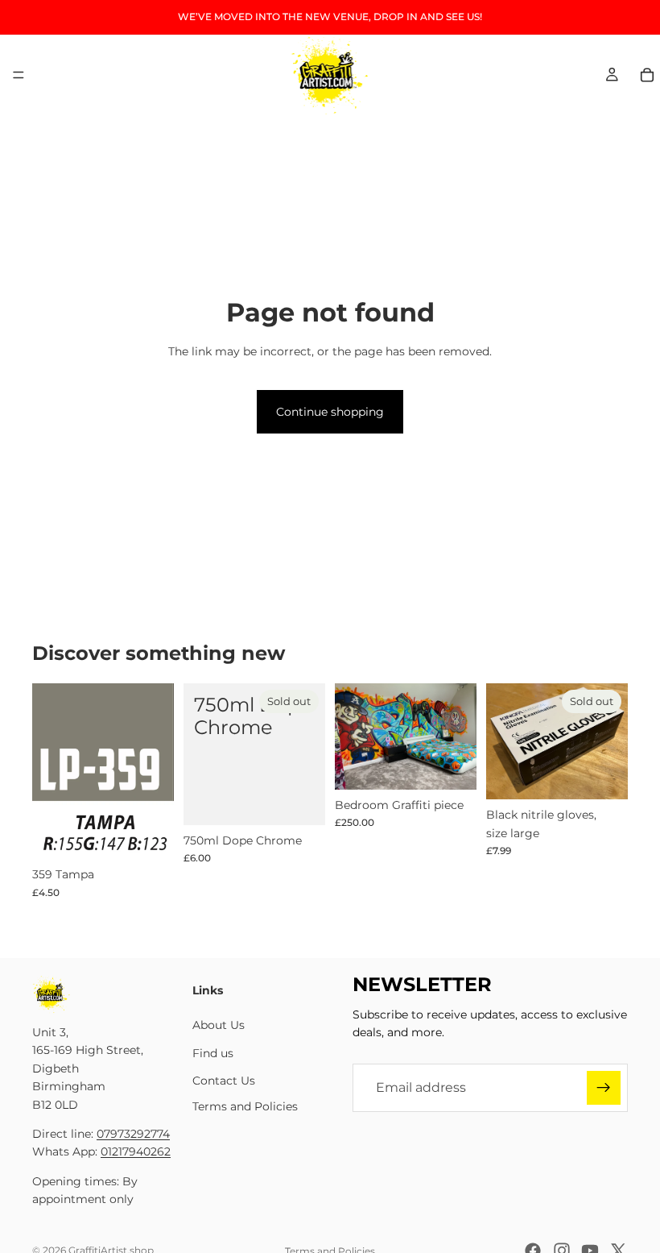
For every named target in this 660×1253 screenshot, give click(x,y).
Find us (212, 1052)
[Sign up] (604, 1087)
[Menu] (18, 74)
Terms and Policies (245, 1106)
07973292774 (133, 1133)
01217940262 (136, 1151)
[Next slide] (458, 736)
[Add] (148, 833)
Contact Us (223, 1080)
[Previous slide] (352, 736)
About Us (218, 1025)
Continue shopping (330, 412)
